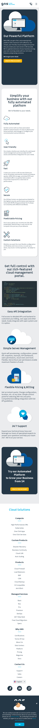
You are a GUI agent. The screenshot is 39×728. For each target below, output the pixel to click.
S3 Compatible (19, 585)
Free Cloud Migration (19, 620)
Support (19, 671)
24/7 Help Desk (19, 617)
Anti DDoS (19, 588)
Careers (19, 677)
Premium (19, 610)
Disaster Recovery (19, 547)
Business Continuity (19, 550)
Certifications (19, 635)
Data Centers (19, 645)
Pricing (19, 652)
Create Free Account (13, 61)
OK (20, 724)
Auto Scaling (19, 556)
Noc (19, 604)
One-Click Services (19, 534)
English (19, 682)
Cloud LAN (19, 553)
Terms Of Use (19, 639)
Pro (19, 607)
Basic (19, 600)
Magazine (19, 655)
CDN (19, 578)
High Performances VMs (19, 525)
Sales (19, 674)
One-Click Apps (19, 531)
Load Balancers (19, 572)
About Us (19, 642)
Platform (19, 649)
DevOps (19, 613)
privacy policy (15, 716)
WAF (19, 575)
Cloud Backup (20, 582)
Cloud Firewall (19, 569)
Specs (19, 623)
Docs (19, 658)
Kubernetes (19, 528)
